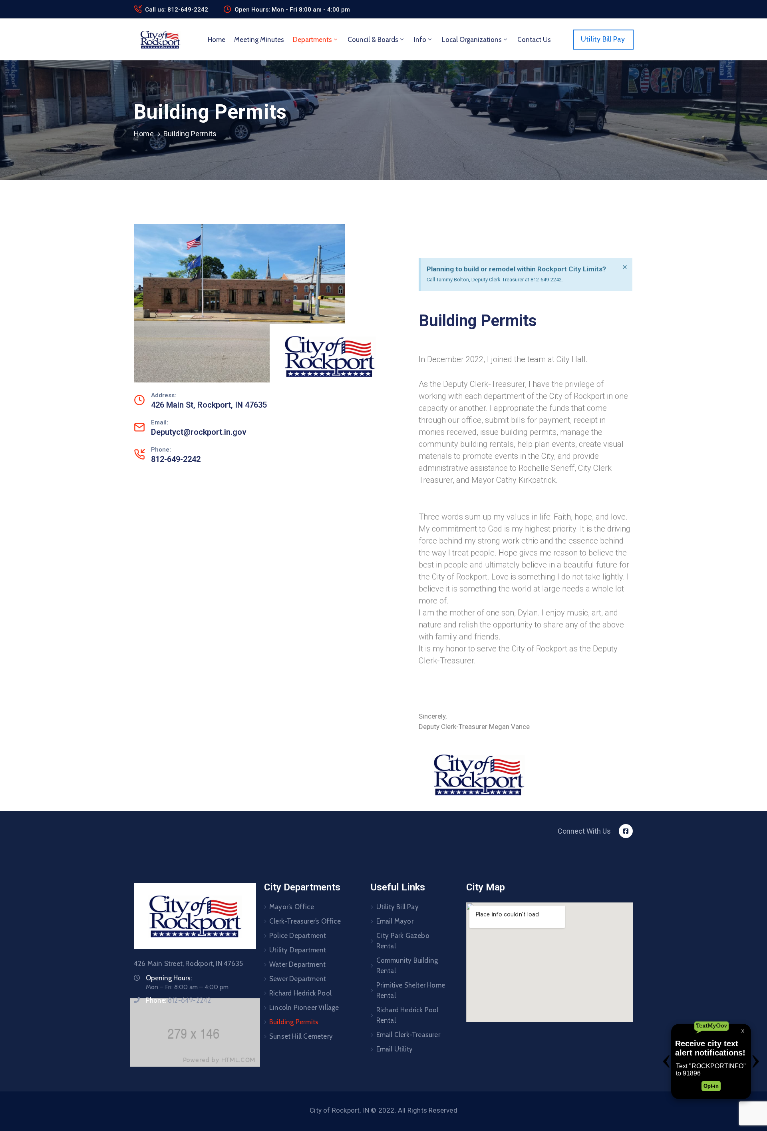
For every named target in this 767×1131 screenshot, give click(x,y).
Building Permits (293, 1022)
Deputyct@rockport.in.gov (198, 432)
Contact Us (534, 40)
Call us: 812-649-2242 (176, 9)
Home (216, 40)
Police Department (297, 936)
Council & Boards (373, 40)
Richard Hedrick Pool (300, 993)
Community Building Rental (407, 965)
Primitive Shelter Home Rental (410, 990)
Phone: (178, 1000)
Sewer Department (297, 979)
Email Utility (394, 1049)
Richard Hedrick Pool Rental (407, 1015)
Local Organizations (472, 40)
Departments (312, 40)
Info (420, 40)
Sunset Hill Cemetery (301, 1036)
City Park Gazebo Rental (402, 941)
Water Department (297, 964)
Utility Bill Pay (397, 907)
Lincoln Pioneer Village (304, 1008)
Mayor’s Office (291, 907)
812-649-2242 (176, 459)
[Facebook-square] (626, 831)
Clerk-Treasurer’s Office (305, 921)
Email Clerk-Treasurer (408, 1035)
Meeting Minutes (259, 40)
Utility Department (297, 950)
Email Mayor (394, 921)
